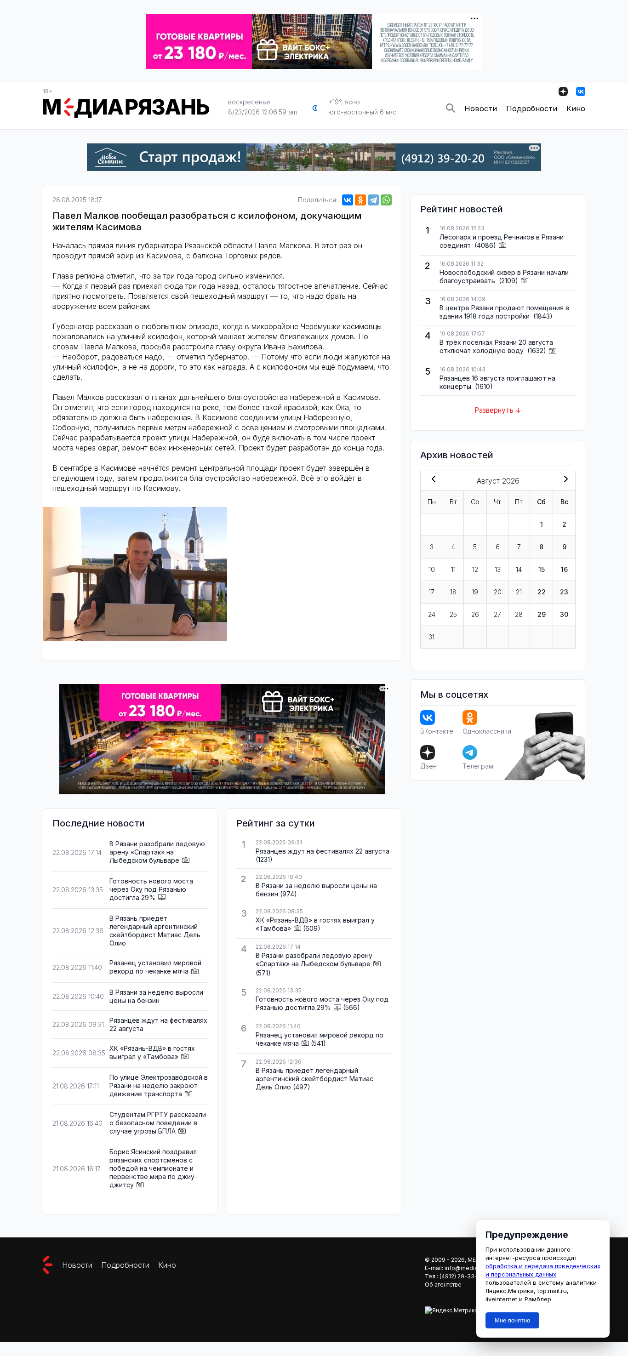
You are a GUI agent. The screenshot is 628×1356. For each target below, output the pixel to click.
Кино (575, 108)
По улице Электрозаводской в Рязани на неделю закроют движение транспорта (158, 1085)
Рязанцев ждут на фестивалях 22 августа (322, 851)
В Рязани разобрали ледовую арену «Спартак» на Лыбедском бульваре (157, 852)
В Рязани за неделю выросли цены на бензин (156, 996)
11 (453, 569)
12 (475, 569)
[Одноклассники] (360, 199)
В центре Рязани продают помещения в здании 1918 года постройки (504, 312)
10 (431, 569)
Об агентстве (443, 1284)
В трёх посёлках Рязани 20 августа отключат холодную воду (496, 346)
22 (541, 592)
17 (431, 592)
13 (498, 569)
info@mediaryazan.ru (473, 1268)
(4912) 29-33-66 (462, 1276)
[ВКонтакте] (347, 199)
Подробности (531, 108)
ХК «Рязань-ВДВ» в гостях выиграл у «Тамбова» (152, 1052)
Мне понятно (512, 1320)
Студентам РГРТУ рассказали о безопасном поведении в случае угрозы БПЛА (157, 1123)
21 (519, 592)
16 (564, 569)
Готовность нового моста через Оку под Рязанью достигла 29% (151, 889)
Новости (480, 108)
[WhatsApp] (386, 199)
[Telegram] (373, 199)
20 (498, 592)
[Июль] (431, 480)
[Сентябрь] (564, 480)
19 (475, 592)
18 (453, 592)
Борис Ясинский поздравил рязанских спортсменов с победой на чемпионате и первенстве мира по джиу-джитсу (153, 1168)
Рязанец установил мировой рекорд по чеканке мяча (155, 967)
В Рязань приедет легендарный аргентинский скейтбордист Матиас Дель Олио (154, 930)
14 (519, 569)
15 (541, 569)
